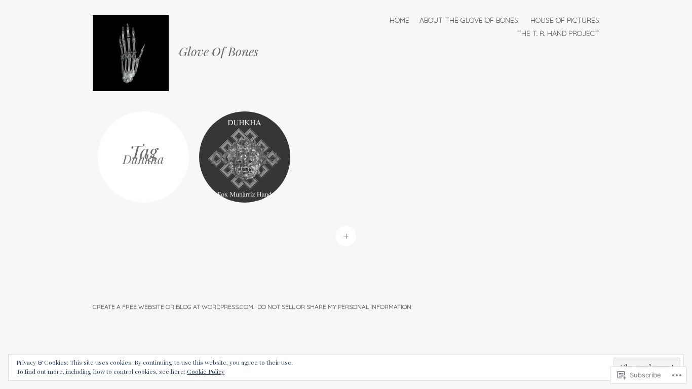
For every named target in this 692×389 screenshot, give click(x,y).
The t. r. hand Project (558, 33)
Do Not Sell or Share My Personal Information (334, 306)
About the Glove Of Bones (468, 20)
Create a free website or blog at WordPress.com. (173, 306)
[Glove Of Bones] (136, 52)
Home (399, 20)
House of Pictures (564, 20)
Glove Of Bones (218, 51)
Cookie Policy (205, 371)
